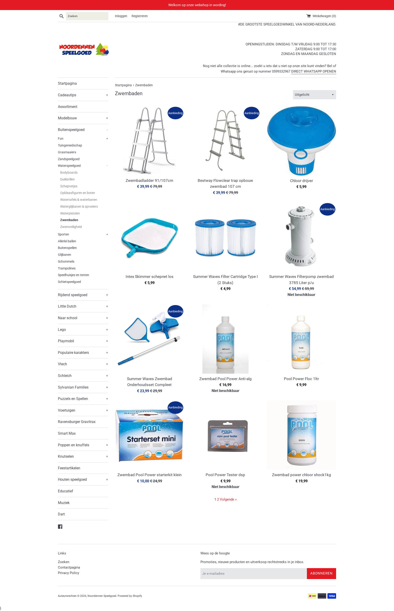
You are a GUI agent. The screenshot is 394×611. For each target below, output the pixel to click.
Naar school (83, 318)
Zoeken (63, 562)
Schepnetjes (68, 186)
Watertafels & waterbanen (78, 199)
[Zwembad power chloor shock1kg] (301, 435)
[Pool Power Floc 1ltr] (301, 338)
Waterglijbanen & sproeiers (79, 206)
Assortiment (67, 106)
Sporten (83, 234)
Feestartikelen (69, 468)
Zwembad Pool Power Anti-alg (225, 379)
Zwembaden (69, 220)
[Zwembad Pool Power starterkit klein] (149, 435)
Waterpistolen (70, 213)
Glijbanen (64, 254)
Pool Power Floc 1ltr (301, 379)
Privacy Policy (68, 573)
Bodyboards (69, 172)
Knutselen (83, 456)
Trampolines (66, 268)
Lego (83, 329)
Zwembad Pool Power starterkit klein (149, 475)
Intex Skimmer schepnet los (150, 276)
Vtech (83, 364)
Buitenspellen (67, 248)
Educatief (65, 491)
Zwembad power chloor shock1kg (301, 475)
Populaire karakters (83, 352)
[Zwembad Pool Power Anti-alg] (225, 338)
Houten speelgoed (83, 479)
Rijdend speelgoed (83, 295)
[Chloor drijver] (301, 141)
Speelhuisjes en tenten (73, 275)
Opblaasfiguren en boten (77, 193)
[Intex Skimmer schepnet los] (149, 237)
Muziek (64, 503)
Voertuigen (83, 410)
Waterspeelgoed (83, 165)
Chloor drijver (301, 181)
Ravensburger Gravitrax (77, 422)
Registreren (140, 16)
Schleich (83, 375)
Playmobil (83, 341)
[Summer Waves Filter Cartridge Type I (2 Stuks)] (225, 237)
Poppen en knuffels (83, 445)
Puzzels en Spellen (83, 399)
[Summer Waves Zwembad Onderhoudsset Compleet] (149, 338)
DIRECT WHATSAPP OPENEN (313, 71)
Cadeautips (83, 95)
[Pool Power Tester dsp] (225, 435)
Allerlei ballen (67, 241)
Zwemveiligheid (71, 227)
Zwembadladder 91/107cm (149, 180)
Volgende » (228, 499)
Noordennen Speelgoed (102, 596)
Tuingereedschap (70, 145)
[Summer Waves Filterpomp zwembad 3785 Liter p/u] (301, 237)
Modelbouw (83, 118)
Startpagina (67, 83)
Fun (83, 138)
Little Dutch (83, 306)
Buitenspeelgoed (83, 130)
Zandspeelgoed (69, 159)
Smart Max (67, 433)
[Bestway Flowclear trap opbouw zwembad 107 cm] (225, 140)
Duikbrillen (67, 179)
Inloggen (121, 16)
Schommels (66, 261)
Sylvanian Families (83, 387)
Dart (61, 514)
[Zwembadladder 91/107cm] (149, 140)
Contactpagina (69, 567)
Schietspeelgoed (69, 282)
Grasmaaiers (67, 152)
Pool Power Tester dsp (225, 475)
